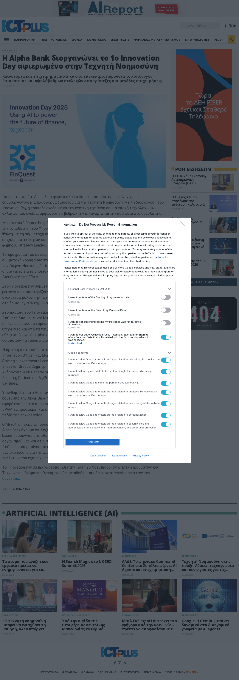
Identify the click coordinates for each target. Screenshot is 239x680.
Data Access (119, 455)
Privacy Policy (141, 455)
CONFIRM (93, 442)
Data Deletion (98, 455)
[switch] (166, 297)
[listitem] (119, 289)
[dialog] (119, 340)
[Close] (184, 224)
